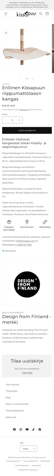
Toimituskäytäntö (22, 465)
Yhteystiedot (12, 391)
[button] (6, 14)
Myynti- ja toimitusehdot (17, 404)
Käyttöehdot (45, 461)
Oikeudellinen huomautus (28, 470)
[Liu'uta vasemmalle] (21, 78)
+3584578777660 (24, 244)
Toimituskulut (23, 110)
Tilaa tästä (27, 372)
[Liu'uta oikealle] (33, 78)
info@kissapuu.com (25, 240)
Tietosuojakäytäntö (15, 410)
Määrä (4, 114)
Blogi (8, 397)
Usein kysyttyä (12, 384)
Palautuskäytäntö (13, 461)
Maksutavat (11, 417)
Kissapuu (17, 457)
